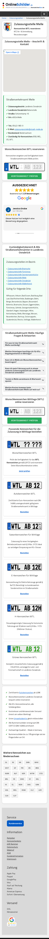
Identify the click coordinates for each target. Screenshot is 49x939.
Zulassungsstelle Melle (17, 277)
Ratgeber (11, 837)
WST (7, 768)
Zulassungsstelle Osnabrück (19, 280)
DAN (28, 762)
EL (13, 784)
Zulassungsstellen (16, 18)
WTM (32, 773)
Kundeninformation (15, 855)
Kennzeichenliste (14, 840)
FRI (22, 768)
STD (41, 773)
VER (23, 773)
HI (6, 784)
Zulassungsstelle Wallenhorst (20, 283)
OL (6, 762)
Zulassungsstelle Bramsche (19, 268)
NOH (20, 784)
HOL (6, 790)
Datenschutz (12, 846)
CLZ (32, 790)
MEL (15, 790)
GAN (37, 784)
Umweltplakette (21, 718)
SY (30, 779)
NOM (7, 773)
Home (4, 18)
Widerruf (10, 849)
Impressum (11, 858)
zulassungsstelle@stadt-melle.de (29, 129)
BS (30, 768)
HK (20, 762)
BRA (37, 768)
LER (40, 790)
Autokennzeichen (26, 692)
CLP (14, 795)
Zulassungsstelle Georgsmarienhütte (23, 274)
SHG (29, 784)
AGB (9, 852)
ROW (24, 790)
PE (14, 779)
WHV (36, 762)
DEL (37, 779)
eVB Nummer (12, 843)
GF (15, 768)
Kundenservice (15, 823)
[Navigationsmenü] (44, 14)
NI (13, 762)
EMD (22, 779)
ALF (15, 773)
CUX (6, 795)
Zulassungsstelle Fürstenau (19, 271)
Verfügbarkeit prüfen (24, 176)
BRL (6, 779)
